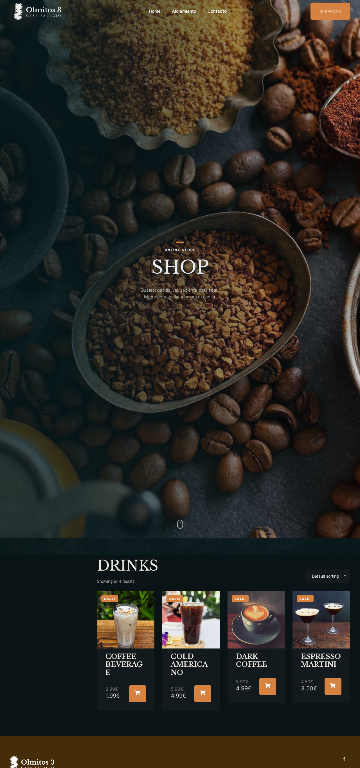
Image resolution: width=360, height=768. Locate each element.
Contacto (217, 11)
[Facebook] (344, 758)
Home (155, 11)
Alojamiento (184, 11)
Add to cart (137, 693)
